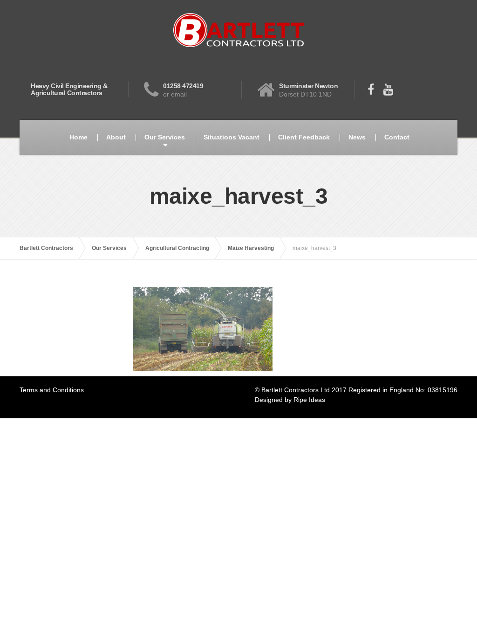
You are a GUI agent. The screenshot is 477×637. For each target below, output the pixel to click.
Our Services (164, 137)
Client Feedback (304, 137)
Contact (396, 137)
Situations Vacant (231, 137)
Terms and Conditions (52, 390)
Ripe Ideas (309, 399)
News (357, 137)
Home (78, 137)
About (116, 137)
